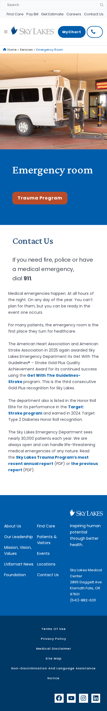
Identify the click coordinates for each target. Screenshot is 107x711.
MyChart (71, 32)
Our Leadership (18, 536)
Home (11, 49)
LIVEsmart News (18, 564)
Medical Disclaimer (53, 648)
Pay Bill (32, 14)
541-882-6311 (95, 32)
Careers (73, 14)
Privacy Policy (53, 638)
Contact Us (93, 14)
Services (26, 49)
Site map (54, 658)
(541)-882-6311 (83, 600)
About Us (12, 526)
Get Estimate (52, 14)
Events (43, 553)
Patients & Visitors (47, 540)
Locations (46, 564)
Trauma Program (40, 198)
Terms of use (53, 629)
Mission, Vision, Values (18, 550)
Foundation (15, 575)
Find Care (15, 14)
